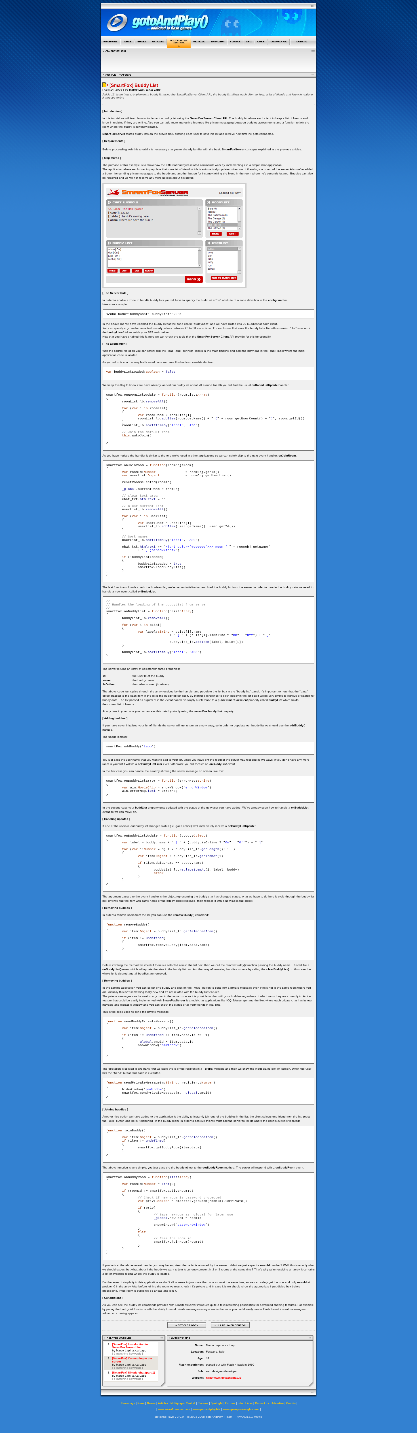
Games (151, 1403)
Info (240, 1403)
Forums (230, 1403)
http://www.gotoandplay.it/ (223, 1377)
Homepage (128, 1403)
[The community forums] (235, 46)
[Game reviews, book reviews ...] (199, 46)
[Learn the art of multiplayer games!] (179, 46)
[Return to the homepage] (110, 46)
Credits (291, 1403)
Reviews (203, 1403)
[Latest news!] (127, 46)
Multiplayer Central (182, 1403)
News (141, 1403)
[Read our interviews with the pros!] (217, 46)
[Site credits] (303, 46)
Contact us (262, 1403)
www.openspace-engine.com (241, 1409)
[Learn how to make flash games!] (158, 46)
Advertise (277, 1403)
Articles (163, 1403)
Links (248, 1403)
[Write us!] (278, 46)
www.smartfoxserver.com (174, 1409)
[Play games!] (142, 46)
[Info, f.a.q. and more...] (248, 46)
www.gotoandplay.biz (206, 1409)
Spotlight (217, 1403)
